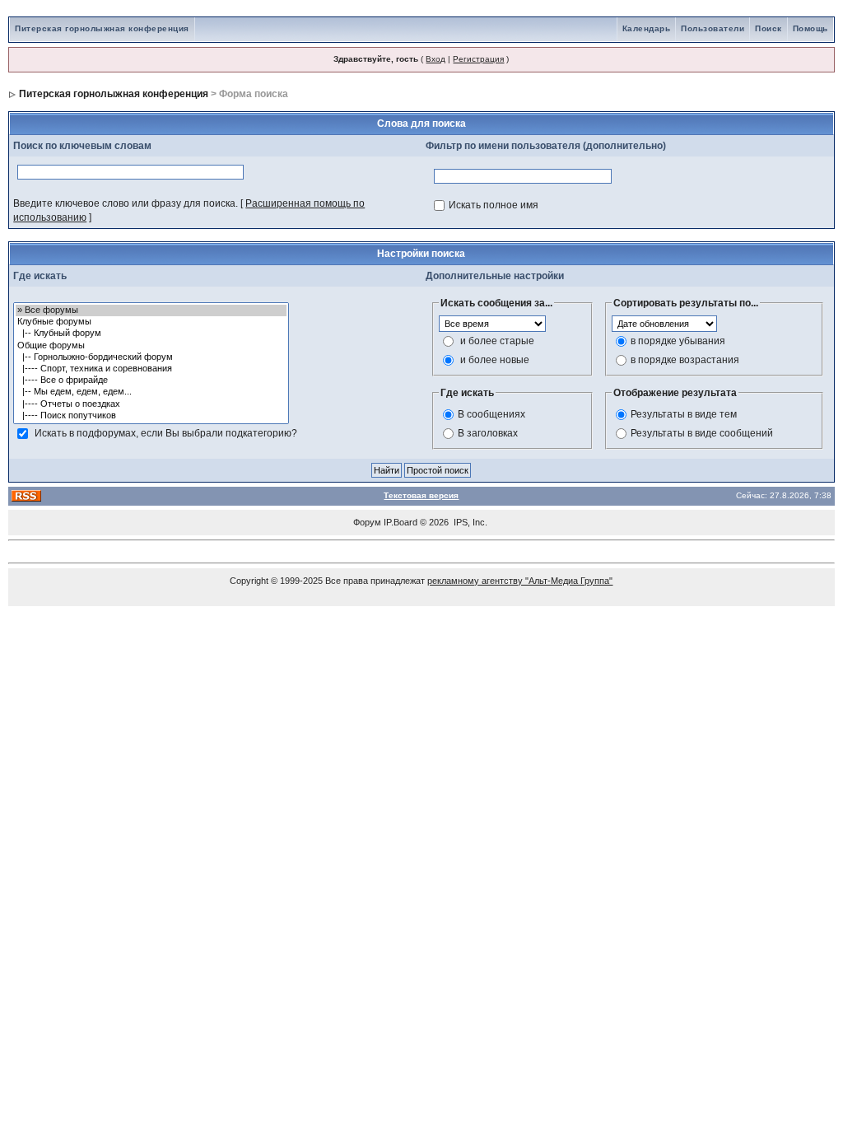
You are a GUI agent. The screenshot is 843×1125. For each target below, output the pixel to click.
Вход (435, 58)
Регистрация (478, 58)
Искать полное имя (493, 205)
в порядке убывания (678, 341)
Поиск (768, 28)
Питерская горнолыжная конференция (102, 28)
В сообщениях (491, 414)
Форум (367, 522)
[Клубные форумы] (151, 322)
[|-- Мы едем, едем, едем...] (151, 392)
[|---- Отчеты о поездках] (151, 404)
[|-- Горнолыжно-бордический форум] (151, 357)
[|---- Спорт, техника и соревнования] (151, 369)
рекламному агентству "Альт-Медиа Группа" (519, 581)
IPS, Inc (469, 522)
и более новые (494, 360)
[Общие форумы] (151, 346)
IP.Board (400, 522)
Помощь (810, 28)
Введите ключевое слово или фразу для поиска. (125, 203)
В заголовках (488, 433)
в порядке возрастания (685, 360)
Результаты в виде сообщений (702, 433)
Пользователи (712, 28)
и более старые (497, 341)
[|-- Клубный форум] (151, 333)
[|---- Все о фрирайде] (151, 380)
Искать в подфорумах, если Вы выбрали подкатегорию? (166, 433)
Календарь (646, 28)
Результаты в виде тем (684, 414)
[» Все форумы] (151, 310)
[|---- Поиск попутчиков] (151, 416)
